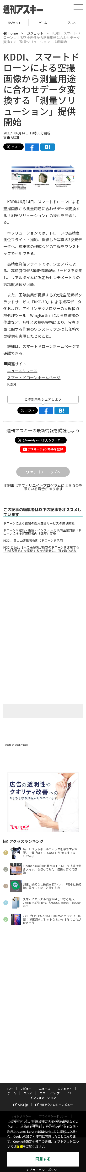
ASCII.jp (23, 1104)
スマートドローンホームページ (33, 377)
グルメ (44, 22)
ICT (69, 1093)
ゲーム (15, 22)
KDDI (11, 384)
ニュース (44, 1088)
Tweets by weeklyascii (15, 744)
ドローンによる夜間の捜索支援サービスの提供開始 (39, 523)
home (13, 33)
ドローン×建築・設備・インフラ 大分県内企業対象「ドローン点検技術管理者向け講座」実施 (42, 532)
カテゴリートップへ (45, 471)
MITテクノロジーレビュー (56, 1104)
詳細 (19, 1146)
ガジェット (35, 33)
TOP (10, 1088)
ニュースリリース (22, 370)
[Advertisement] (43, 596)
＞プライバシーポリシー (43, 1170)
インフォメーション (43, 1098)
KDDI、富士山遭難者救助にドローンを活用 (33, 540)
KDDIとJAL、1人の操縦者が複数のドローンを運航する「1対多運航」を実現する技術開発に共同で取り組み (41, 549)
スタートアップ (49, 1093)
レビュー (26, 1088)
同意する (43, 1159)
